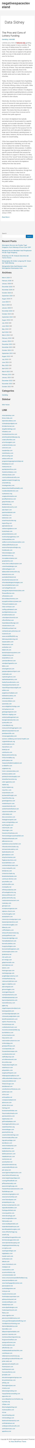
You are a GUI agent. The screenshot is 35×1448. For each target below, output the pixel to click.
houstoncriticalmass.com (10, 833)
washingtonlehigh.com (9, 1251)
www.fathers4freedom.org (10, 1175)
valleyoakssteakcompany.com (11, 1078)
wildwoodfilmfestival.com (10, 545)
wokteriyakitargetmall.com (10, 717)
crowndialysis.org (7, 725)
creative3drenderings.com (10, 1135)
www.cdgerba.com (8, 1315)
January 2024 (6, 341)
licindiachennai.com (8, 426)
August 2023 (6, 356)
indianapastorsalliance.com (10, 1075)
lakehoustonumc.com (8, 1153)
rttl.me (4, 1412)
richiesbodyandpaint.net (9, 423)
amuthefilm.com (7, 881)
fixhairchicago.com (8, 1083)
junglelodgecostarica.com (10, 976)
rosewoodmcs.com (8, 1269)
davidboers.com (7, 1143)
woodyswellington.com (9, 1302)
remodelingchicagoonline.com (11, 1237)
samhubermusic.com (8, 1428)
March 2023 (6, 371)
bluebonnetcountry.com (9, 507)
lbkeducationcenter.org (9, 755)
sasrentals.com (7, 704)
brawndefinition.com (8, 862)
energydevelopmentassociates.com (13, 590)
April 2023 (5, 368)
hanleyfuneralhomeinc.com (10, 682)
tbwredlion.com (7, 1329)
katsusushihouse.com (9, 895)
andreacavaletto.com (8, 774)
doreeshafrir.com (7, 916)
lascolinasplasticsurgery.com (11, 1229)
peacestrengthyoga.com (9, 1186)
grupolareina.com (7, 561)
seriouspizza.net (7, 1097)
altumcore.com (6, 1102)
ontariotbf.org (6, 483)
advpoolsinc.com (7, 1070)
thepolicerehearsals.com (9, 838)
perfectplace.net (7, 760)
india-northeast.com (8, 606)
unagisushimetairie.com (9, 496)
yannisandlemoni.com (9, 660)
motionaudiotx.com (8, 1409)
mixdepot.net (6, 1267)
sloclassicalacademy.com (10, 849)
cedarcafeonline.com (8, 439)
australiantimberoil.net (9, 577)
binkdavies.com (7, 871)
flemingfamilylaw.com (9, 1385)
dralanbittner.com (7, 658)
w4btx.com (5, 690)
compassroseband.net (9, 1100)
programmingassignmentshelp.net (12, 461)
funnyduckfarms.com (8, 1372)
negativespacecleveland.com (11, 1008)
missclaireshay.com (8, 415)
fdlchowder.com (7, 1221)
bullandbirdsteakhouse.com (10, 1226)
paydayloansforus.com (9, 469)
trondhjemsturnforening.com (11, 1323)
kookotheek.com (7, 531)
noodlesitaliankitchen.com (10, 491)
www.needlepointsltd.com (10, 1224)
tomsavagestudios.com (9, 736)
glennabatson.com (8, 854)
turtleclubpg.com (7, 1043)
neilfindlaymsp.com (8, 1057)
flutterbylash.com (7, 1366)
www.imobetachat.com (9, 1145)
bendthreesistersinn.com (10, 1019)
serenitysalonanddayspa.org (11, 437)
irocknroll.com (6, 633)
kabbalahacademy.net (9, 695)
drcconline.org (6, 1062)
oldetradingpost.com (8, 569)
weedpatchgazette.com (9, 663)
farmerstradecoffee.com (9, 1137)
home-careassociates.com (10, 771)
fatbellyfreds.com (7, 1304)
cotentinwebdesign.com (9, 566)
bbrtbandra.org (6, 504)
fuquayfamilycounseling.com (11, 1393)
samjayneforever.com (9, 1342)
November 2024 (7, 311)
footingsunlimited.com (9, 1210)
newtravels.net (6, 466)
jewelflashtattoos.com (9, 499)
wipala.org (5, 784)
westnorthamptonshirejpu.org (11, 547)
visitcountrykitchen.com (9, 981)
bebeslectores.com (8, 574)
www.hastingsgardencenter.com (12, 1283)
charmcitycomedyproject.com (11, 919)
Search (4, 233)
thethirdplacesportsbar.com (10, 1296)
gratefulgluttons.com (8, 800)
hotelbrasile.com (7, 550)
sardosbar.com (6, 647)
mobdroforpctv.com (8, 803)
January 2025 (6, 308)
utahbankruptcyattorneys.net (11, 631)
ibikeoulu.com (6, 927)
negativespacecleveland (16, 5)
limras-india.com (7, 418)
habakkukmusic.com (8, 1156)
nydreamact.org (7, 493)
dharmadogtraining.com (9, 1407)
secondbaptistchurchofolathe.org (12, 1399)
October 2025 (6, 293)
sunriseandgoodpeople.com (10, 1013)
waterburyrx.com (7, 1067)
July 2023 (5, 359)
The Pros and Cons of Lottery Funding (14, 34)
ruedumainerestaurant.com (10, 900)
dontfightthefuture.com (9, 612)
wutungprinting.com (8, 992)
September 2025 (7, 295)
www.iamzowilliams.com (9, 1280)
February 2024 (6, 338)
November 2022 (7, 383)
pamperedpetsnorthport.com (11, 671)
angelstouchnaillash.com (10, 693)
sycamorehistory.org (8, 1272)
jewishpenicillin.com (8, 733)
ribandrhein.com (7, 747)
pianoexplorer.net (7, 1286)
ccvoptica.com (6, 1248)
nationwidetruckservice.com (11, 1040)
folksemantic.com (7, 644)
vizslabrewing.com (8, 655)
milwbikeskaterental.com (10, 997)
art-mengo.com (7, 959)
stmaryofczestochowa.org (10, 933)
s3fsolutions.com (7, 596)
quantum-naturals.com (9, 1334)
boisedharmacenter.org (9, 779)
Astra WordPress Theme (18, 1441)
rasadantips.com (7, 450)
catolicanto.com (7, 752)
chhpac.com (6, 1404)
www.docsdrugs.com (8, 1215)
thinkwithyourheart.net (9, 628)
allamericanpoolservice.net (10, 730)
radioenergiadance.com (9, 528)
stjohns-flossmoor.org (9, 1021)
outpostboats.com (7, 792)
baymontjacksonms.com (9, 1000)
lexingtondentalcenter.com (10, 720)
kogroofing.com (7, 523)
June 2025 (5, 302)
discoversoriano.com (8, 817)
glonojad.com (6, 906)
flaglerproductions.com (9, 860)
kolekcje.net (6, 749)
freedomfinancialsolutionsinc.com (12, 1189)
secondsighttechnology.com (11, 706)
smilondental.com (7, 698)
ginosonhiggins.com (8, 989)
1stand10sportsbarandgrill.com (11, 687)
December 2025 (7, 286)
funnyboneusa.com (8, 1024)
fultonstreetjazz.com (8, 553)
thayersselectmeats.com (10, 1113)
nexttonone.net (7, 1159)
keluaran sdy (21, 43)
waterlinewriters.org (8, 1127)
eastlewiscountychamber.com (11, 844)
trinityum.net (6, 1291)
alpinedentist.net (7, 526)
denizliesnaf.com (7, 1086)
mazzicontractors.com (9, 1294)
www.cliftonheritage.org (9, 1232)
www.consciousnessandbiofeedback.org (14, 1277)
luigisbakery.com (7, 1253)
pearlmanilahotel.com (8, 512)
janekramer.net (6, 954)
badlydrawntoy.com (8, 1151)
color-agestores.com (8, 782)
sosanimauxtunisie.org (9, 520)
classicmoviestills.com (9, 811)
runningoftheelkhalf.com (9, 1180)
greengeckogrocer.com (9, 712)
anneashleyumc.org (8, 1202)
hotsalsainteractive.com (9, 434)
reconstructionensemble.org (11, 1030)
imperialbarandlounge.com (10, 623)
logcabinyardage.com (9, 1140)
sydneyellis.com (7, 722)
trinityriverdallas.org (8, 757)
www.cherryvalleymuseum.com (12, 563)
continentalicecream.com (10, 865)
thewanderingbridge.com (10, 938)
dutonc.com (6, 968)
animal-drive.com (7, 1105)
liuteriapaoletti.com (8, 1011)
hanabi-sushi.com (7, 1256)
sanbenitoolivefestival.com (10, 809)
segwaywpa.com (7, 1119)
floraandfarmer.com (8, 593)
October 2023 (6, 350)
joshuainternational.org (9, 1164)
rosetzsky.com (6, 903)
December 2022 (7, 380)
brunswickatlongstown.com (10, 949)
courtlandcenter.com (8, 1054)
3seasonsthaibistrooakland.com (12, 763)
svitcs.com (5, 1094)
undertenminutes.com (9, 445)
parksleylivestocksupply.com (11, 776)
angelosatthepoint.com (9, 1073)
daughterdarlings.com (9, 429)
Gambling (5, 39)
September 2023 (7, 353)
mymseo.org (6, 1401)
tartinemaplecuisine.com (9, 951)
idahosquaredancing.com (10, 639)
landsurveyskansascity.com (10, 1205)
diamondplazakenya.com (10, 1326)
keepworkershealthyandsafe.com (12, 488)
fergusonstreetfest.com (9, 1339)
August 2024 (6, 320)
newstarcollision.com (8, 701)
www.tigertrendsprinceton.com (11, 1172)
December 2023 (7, 344)
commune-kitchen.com (9, 879)
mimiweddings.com (8, 1418)
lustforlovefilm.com (8, 884)
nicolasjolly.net (6, 887)
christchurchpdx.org (8, 873)
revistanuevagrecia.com (9, 908)
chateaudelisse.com (8, 539)
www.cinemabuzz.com (9, 1264)
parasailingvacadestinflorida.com (12, 1358)
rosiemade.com (7, 674)
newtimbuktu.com (7, 453)
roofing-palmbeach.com (9, 609)
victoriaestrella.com (8, 1048)
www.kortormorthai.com (9, 1197)
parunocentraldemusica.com (11, 1318)
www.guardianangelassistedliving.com (14, 1321)
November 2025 (7, 289)
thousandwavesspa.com (9, 1051)
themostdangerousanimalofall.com (13, 836)
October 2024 (6, 314)
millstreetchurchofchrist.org (10, 1356)
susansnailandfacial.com (9, 1167)
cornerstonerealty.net (9, 1275)
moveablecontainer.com (9, 558)
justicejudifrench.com (8, 935)
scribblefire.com (7, 765)
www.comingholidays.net (10, 822)
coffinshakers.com (8, 930)
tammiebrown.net (7, 965)
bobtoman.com (6, 518)
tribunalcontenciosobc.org (10, 846)
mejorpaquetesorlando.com (10, 685)
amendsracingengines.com (10, 1194)
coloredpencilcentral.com (10, 617)
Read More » (6, 217)
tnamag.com (6, 1108)
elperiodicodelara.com (9, 421)
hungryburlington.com (9, 946)
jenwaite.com (6, 1374)
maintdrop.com (6, 515)
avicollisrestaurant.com (9, 1059)
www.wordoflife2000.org (10, 636)
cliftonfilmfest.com (8, 620)
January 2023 (6, 377)
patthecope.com (7, 1092)
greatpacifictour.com (8, 1046)
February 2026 (6, 280)
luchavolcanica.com (8, 1035)
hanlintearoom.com (8, 1369)
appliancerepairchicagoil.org (11, 480)
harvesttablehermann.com (10, 585)
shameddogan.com (8, 1129)
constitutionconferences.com (11, 1089)
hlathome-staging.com (9, 714)
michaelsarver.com (8, 709)
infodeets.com (6, 431)
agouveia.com (6, 1396)
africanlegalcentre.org (9, 892)
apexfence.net (6, 1431)
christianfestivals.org (8, 978)
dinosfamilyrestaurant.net (10, 580)
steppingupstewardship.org (10, 1245)
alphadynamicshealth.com (10, 1364)
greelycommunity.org (8, 898)
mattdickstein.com (8, 1148)
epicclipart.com (7, 509)
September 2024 (7, 317)
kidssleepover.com (8, 464)
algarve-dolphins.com (9, 984)
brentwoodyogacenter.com (10, 1240)
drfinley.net (5, 1383)
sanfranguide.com (7, 825)
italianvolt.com (6, 650)
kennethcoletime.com (9, 943)
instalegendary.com (8, 485)
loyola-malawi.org (7, 787)
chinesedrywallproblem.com (11, 1016)
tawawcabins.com (7, 641)
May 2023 (5, 365)
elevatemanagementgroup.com (12, 1377)
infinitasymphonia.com (9, 889)
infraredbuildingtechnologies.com (12, 582)
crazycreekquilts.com (8, 868)
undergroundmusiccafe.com (11, 1426)
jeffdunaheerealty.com (9, 1183)
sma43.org (5, 1234)
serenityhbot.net (7, 1162)
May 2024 (5, 329)
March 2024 (6, 335)
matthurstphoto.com (8, 1345)
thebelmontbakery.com (9, 472)
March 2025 (6, 305)
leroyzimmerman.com (9, 1380)
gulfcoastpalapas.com (9, 1121)
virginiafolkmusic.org (8, 741)
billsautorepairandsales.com (10, 1331)
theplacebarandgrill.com (9, 1065)
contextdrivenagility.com (10, 924)
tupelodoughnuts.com (9, 677)
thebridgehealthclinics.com (10, 1124)
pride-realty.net (7, 1361)
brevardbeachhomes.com (10, 598)
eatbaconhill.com (7, 458)
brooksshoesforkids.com (9, 1110)
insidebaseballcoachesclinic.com (12, 1350)
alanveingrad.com (7, 986)
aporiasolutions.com (8, 1116)
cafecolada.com (7, 814)
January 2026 (6, 283)
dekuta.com (5, 1261)
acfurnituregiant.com (8, 442)
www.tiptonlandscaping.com (11, 1242)
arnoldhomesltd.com (8, 615)
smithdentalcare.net (8, 1423)
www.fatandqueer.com (9, 1199)
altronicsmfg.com (7, 456)
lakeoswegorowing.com (9, 1391)
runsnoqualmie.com (8, 1213)
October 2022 (6, 386)
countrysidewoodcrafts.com (11, 477)
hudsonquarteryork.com (9, 1310)
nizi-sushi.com (6, 957)
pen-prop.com (6, 1170)
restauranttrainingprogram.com (12, 728)
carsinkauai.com (7, 1353)
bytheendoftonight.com (9, 795)
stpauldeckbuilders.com (9, 1207)
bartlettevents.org (7, 555)
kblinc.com (5, 666)
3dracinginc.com (7, 830)
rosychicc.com (6, 790)
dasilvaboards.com (8, 852)
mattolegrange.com (8, 973)
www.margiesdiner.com (9, 1218)
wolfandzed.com (7, 1259)
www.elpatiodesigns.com (10, 1307)
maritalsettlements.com (9, 994)
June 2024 (5, 326)
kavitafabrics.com (7, 1032)
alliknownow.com (7, 841)
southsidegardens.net (9, 1288)
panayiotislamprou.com (9, 534)
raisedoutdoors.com (8, 625)
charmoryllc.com (7, 827)
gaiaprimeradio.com (8, 962)
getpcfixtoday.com (8, 501)
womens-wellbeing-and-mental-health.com (15, 739)
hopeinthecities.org (8, 798)
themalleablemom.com (9, 941)
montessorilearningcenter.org (11, 1337)
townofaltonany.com (8, 1003)
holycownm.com (7, 1038)
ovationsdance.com (8, 744)
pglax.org (5, 1005)
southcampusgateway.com (10, 536)
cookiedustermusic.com (9, 1027)
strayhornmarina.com (8, 857)
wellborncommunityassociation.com (13, 542)
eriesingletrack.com (8, 668)
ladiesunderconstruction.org (11, 571)
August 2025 (6, 299)
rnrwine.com (6, 1388)
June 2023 (5, 362)
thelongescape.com (8, 970)
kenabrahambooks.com (9, 876)
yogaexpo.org (6, 768)
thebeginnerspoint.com (9, 819)
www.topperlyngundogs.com (11, 1178)
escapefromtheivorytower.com (11, 601)
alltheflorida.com (7, 1347)
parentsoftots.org (7, 1132)
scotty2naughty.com (8, 914)
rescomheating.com (8, 1415)
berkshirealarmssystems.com (11, 652)
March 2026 (6, 277)
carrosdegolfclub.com (9, 588)
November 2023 (7, 347)
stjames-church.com (8, 911)
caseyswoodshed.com (9, 1081)
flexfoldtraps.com (7, 1191)
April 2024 (5, 332)
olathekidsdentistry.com (9, 679)
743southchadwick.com (9, 604)
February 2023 (6, 374)
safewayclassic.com (8, 474)
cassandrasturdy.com (9, 806)
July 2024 (5, 323)
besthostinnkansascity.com (10, 1420)
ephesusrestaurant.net (9, 1299)
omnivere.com (6, 447)
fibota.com (5, 1313)
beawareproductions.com (10, 922)
